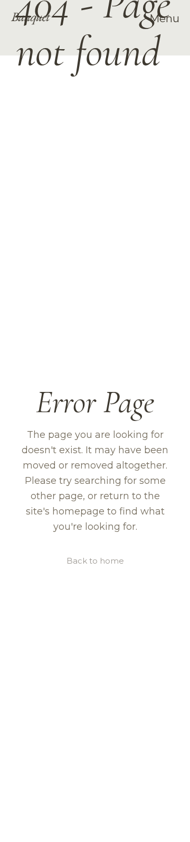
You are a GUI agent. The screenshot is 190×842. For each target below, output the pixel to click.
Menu (164, 18)
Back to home (95, 561)
